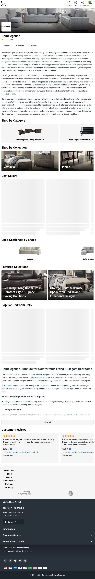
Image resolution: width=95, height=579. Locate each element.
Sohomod (8, 385)
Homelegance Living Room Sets (30, 140)
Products (20, 46)
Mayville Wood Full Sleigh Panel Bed (25, 452)
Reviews (33, 46)
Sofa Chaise (88, 259)
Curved (30, 259)
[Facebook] (5, 561)
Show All (47, 422)
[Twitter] (10, 561)
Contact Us (12, 522)
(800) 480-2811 (13, 508)
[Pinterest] (15, 561)
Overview (6, 46)
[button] (69, 4)
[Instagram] (25, 561)
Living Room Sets (67, 414)
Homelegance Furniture (40, 377)
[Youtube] (20, 561)
